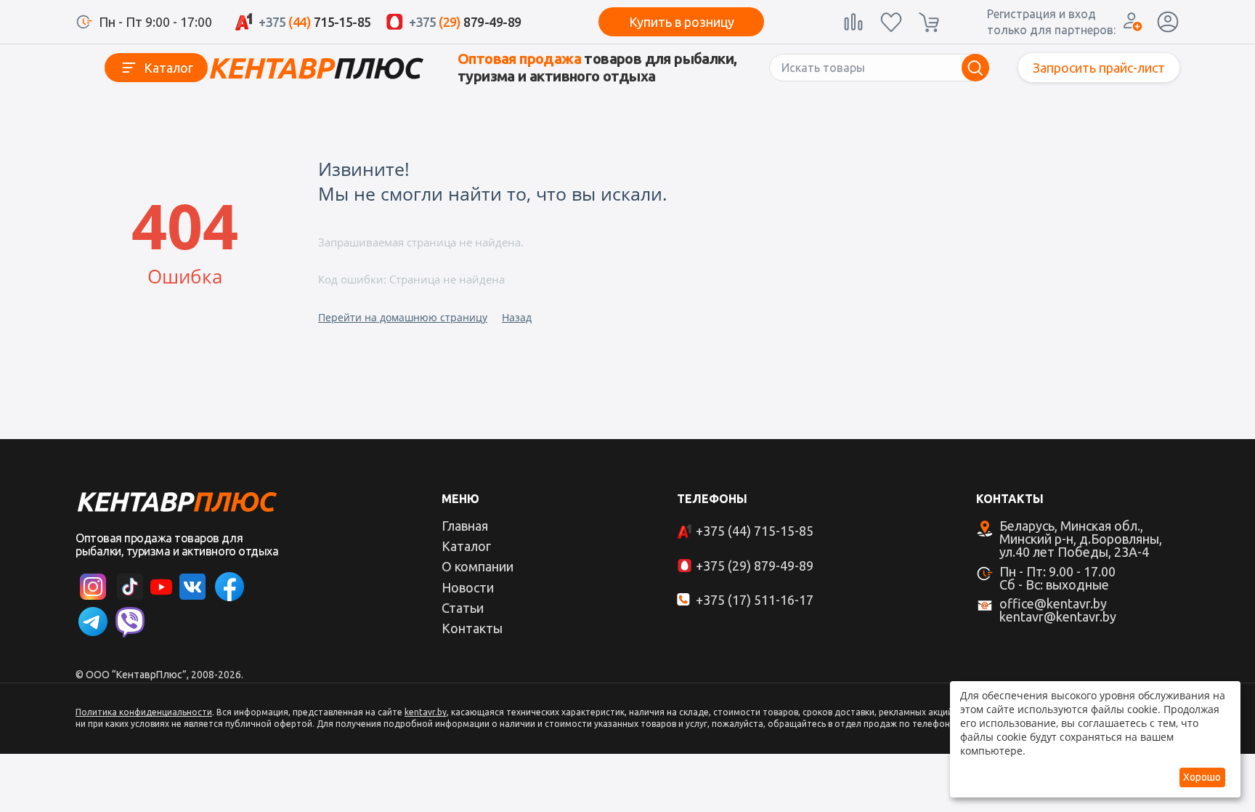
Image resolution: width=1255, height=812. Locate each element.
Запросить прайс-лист (1099, 67)
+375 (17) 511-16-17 (754, 599)
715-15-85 (315, 22)
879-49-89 (465, 22)
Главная (465, 525)
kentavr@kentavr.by (1057, 616)
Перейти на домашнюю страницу (402, 317)
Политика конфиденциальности (144, 712)
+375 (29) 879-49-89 (754, 565)
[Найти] (975, 67)
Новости (468, 587)
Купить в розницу (681, 22)
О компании (477, 566)
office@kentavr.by (1053, 603)
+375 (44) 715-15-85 (754, 530)
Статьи (463, 607)
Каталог (168, 67)
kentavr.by (426, 712)
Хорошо (1202, 777)
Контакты (472, 628)
